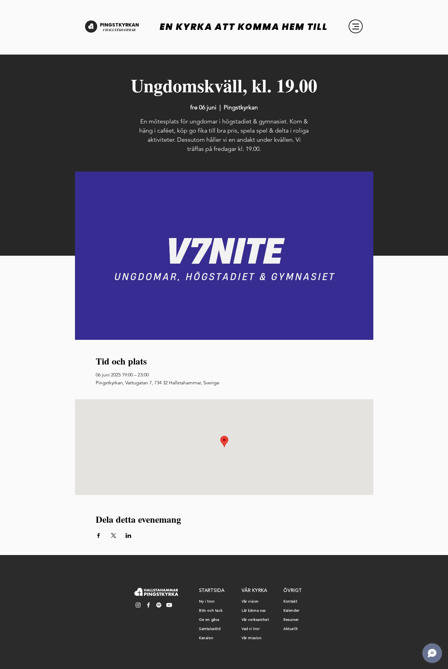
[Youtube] (169, 605)
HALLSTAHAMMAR (120, 29)
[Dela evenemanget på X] (113, 535)
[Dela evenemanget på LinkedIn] (128, 535)
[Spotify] (158, 605)
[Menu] (356, 26)
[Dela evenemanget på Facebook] (98, 535)
